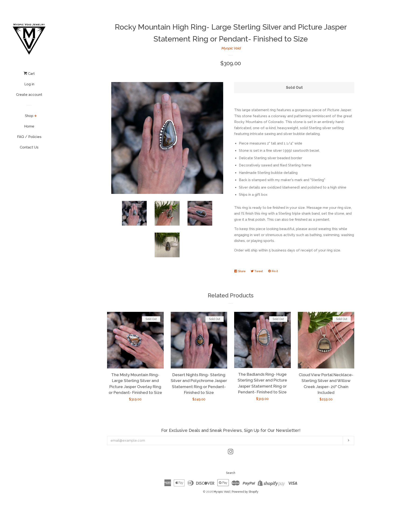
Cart (31, 74)
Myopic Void (230, 48)
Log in (29, 84)
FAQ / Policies (29, 137)
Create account (29, 95)
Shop (29, 116)
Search (230, 473)
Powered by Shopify (245, 491)
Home (29, 126)
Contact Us (29, 147)
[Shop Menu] (35, 116)
